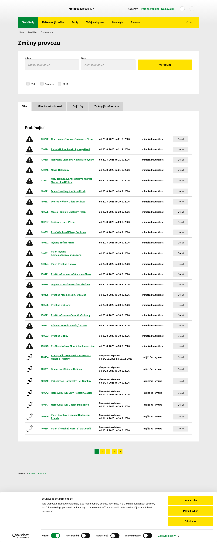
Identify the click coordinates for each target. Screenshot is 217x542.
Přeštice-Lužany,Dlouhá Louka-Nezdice (73, 346)
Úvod (22, 32)
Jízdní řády (28, 22)
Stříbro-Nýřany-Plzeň (63, 222)
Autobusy (49, 84)
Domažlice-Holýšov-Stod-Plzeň (68, 191)
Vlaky (34, 84)
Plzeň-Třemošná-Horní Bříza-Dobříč (71, 428)
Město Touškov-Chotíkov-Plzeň (68, 212)
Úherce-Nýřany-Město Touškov (68, 201)
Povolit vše (190, 500)
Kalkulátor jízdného (53, 22)
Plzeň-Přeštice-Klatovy (63, 264)
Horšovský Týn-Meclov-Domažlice (70, 404)
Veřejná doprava (95, 22)
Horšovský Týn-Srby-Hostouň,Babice (71, 392)
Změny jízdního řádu (106, 106)
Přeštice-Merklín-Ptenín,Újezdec (69, 325)
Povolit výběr (190, 511)
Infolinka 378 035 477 (81, 8)
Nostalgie (117, 22)
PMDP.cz (42, 473)
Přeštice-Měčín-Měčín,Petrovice (68, 294)
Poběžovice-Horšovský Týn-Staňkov (71, 381)
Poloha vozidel (150, 9)
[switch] (85, 535)
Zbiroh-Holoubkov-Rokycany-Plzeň (70, 149)
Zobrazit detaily (167, 535)
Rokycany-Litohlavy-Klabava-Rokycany (72, 159)
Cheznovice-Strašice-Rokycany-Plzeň (72, 139)
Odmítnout (191, 521)
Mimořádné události (50, 106)
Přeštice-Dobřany (60, 305)
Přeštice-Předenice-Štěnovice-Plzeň (71, 274)
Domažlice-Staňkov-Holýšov (66, 369)
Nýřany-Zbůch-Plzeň (62, 242)
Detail (181, 139)
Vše (24, 106)
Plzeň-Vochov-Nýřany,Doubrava (68, 232)
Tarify (75, 22)
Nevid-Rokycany (60, 170)
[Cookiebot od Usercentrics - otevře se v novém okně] (20, 535)
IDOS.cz (32, 473)
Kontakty (190, 40)
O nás (189, 22)
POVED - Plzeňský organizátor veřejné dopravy (41, 8)
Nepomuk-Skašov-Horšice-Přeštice (70, 284)
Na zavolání (168, 9)
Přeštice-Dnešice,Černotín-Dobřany (70, 315)
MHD (65, 84)
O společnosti (188, 32)
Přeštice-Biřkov (59, 335)
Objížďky (78, 106)
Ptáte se (135, 22)
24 (114, 451)
